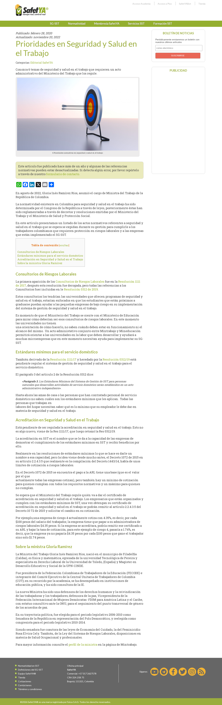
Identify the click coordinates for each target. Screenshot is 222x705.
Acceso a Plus (165, 3)
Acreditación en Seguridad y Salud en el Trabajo (50, 259)
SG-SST (54, 23)
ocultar (64, 245)
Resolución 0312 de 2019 (81, 289)
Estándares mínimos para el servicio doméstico (50, 255)
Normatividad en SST (28, 665)
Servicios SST (136, 23)
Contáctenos (25, 685)
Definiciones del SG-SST (30, 669)
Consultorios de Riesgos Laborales (40, 252)
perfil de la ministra (83, 644)
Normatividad (76, 23)
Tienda (201, 3)
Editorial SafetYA (41, 62)
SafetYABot (185, 3)
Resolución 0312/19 (116, 359)
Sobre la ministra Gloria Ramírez (39, 263)
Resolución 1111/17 (63, 359)
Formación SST (162, 23)
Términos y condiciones (30, 689)
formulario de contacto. (63, 174)
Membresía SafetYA (106, 23)
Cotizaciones (24, 681)
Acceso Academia (141, 3)
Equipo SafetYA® (27, 673)
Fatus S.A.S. (73, 702)
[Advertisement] (178, 122)
